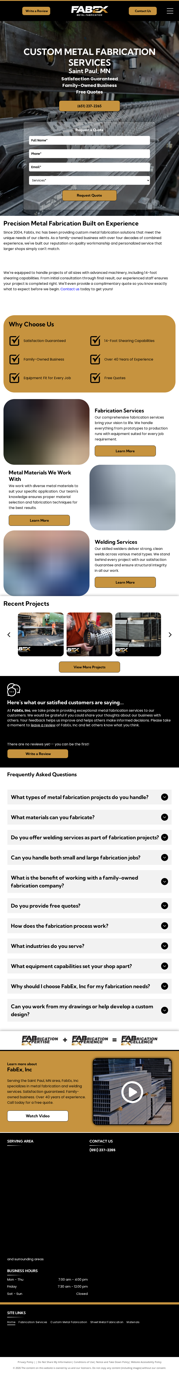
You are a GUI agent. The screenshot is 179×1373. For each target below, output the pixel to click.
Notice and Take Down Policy (112, 1362)
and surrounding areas (25, 1259)
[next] (170, 634)
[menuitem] (13, 1322)
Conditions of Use (84, 1362)
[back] (8, 634)
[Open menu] (170, 11)
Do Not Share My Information (55, 1362)
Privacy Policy (25, 1362)
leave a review (43, 725)
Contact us (69, 289)
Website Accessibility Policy (146, 1362)
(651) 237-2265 (102, 1150)
